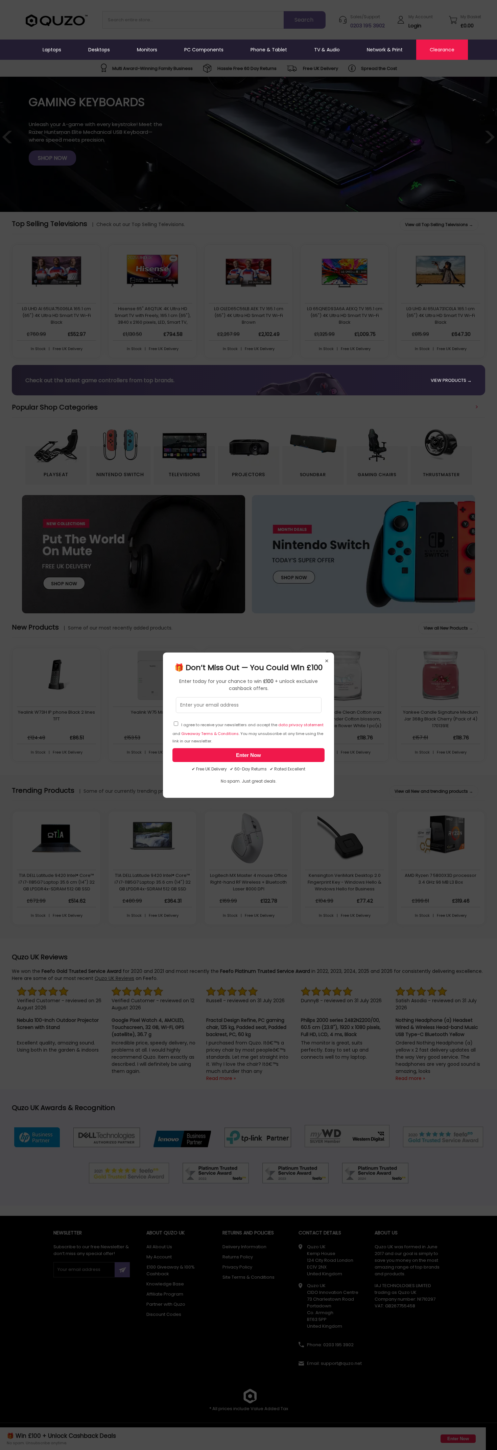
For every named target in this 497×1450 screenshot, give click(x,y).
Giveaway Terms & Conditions (210, 733)
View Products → (451, 380)
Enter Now (248, 755)
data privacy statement (301, 725)
